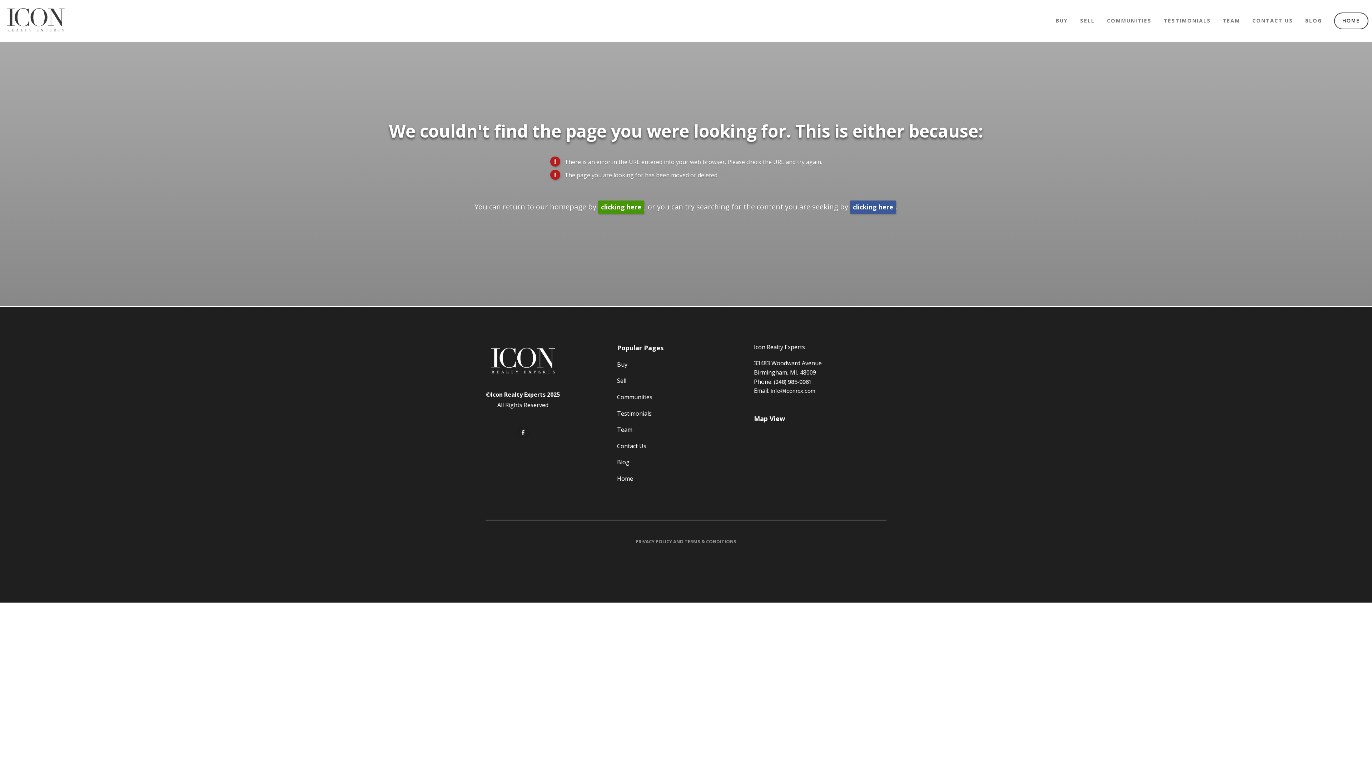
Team (1231, 20)
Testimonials (1187, 20)
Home (1351, 20)
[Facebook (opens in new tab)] (523, 432)
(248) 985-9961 (792, 382)
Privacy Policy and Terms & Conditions (686, 541)
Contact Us (1272, 20)
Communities (1129, 20)
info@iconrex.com (793, 391)
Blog (1313, 20)
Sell (1087, 20)
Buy (1062, 20)
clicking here (621, 207)
